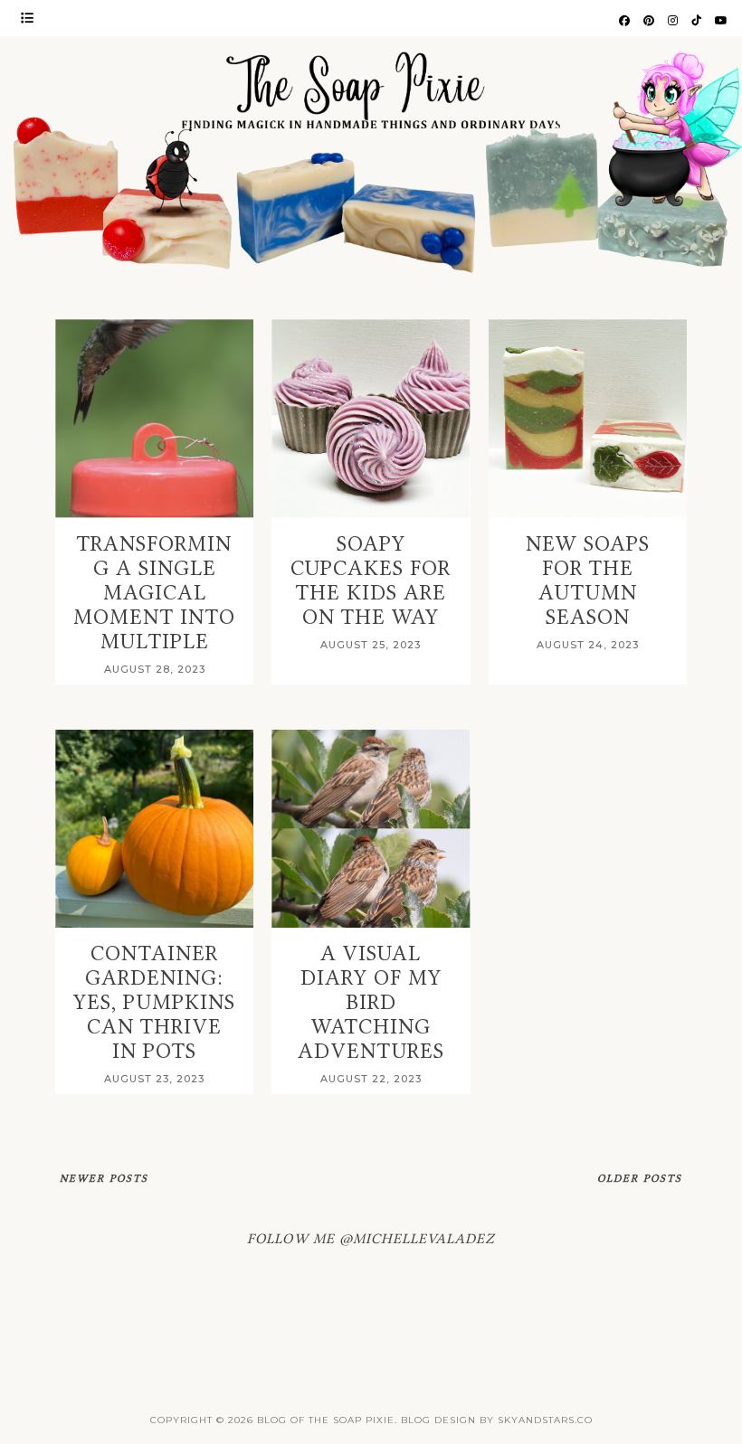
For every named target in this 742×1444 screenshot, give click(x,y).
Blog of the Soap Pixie (326, 1420)
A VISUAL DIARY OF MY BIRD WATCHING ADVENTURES (371, 1002)
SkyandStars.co (545, 1420)
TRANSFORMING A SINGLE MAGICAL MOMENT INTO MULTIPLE (154, 593)
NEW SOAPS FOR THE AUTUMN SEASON (588, 580)
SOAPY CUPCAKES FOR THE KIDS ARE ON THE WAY (370, 580)
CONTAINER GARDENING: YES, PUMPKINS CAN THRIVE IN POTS (154, 1002)
